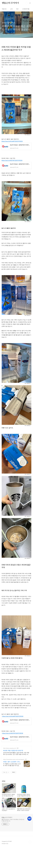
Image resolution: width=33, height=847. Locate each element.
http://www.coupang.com (9, 748)
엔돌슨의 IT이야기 (10, 3)
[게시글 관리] (8, 772)
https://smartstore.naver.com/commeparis (13, 759)
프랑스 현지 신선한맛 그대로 (11, 762)
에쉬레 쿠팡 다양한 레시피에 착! (13, 750)
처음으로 (4, 9)
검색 (26, 3)
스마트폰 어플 (25, 9)
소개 (11, 9)
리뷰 (17, 9)
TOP (30, 842)
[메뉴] (30, 3)
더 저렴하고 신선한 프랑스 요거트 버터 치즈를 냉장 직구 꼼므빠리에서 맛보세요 (12, 764)
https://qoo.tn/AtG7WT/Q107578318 (12, 160)
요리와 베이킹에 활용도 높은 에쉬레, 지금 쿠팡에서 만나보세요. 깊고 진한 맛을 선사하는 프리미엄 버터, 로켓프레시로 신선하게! (16, 753)
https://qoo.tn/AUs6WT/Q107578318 (12, 141)
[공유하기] (6, 772)
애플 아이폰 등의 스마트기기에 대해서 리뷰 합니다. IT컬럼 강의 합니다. (13, 820)
